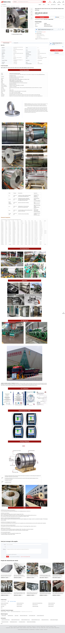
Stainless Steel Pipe (3, 604)
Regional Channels (43, 626)
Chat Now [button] (57, 17)
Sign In (36, 38)
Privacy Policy (45, 629)
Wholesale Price (34, 626)
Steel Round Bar (4, 615)
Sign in (63, 2)
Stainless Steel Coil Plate (5, 621)
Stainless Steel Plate (19, 604)
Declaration (41, 629)
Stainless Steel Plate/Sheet (4, 603)
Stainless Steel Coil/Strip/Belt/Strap (37, 603)
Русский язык (24, 627)
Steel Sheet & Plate (10, 615)
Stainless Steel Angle (35, 606)
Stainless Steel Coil (35, 604)
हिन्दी (44, 627)
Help (48, 4)
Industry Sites (38, 626)
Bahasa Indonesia (57, 627)
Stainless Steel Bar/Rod (51, 603)
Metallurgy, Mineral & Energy (6, 6)
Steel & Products (13, 6)
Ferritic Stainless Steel (32, 615)
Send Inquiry (42, 17)
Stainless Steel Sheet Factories (25, 619)
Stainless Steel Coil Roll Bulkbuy (31, 621)
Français (21, 627)
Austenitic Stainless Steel (40, 615)
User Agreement (37, 629)
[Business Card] (62, 46)
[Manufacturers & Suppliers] (6, 2)
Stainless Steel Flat (50, 606)
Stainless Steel (17, 6)
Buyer (44, 4)
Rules (63, 4)
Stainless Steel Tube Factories (15, 619)
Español (15, 627)
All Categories (4, 4)
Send (7, 556)
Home (1, 6)
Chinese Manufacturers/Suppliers (22, 626)
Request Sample (50, 19)
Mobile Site (51, 626)
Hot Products (10, 626)
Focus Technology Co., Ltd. (26, 629)
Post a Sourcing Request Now (25, 556)
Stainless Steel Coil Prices (45, 619)
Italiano (28, 627)
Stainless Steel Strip (51, 604)
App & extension (53, 4)
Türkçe (50, 627)
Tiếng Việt (52, 627)
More (1, 623)
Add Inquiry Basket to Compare (17, 34)
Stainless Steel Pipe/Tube (20, 603)
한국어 (39, 627)
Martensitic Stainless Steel (23, 615)
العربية (37, 627)
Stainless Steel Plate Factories (36, 619)
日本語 (42, 627)
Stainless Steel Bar (19, 606)
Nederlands (34, 627)
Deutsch (31, 627)
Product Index (47, 626)
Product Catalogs (13, 601)
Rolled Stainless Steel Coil (13, 621)
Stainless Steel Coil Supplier (54, 619)
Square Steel (16, 615)
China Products (15, 626)
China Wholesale (29, 626)
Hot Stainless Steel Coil (22, 621)
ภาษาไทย (47, 627)
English (12, 627)
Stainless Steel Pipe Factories (6, 619)
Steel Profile (2, 606)
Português (18, 627)
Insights (55, 626)
